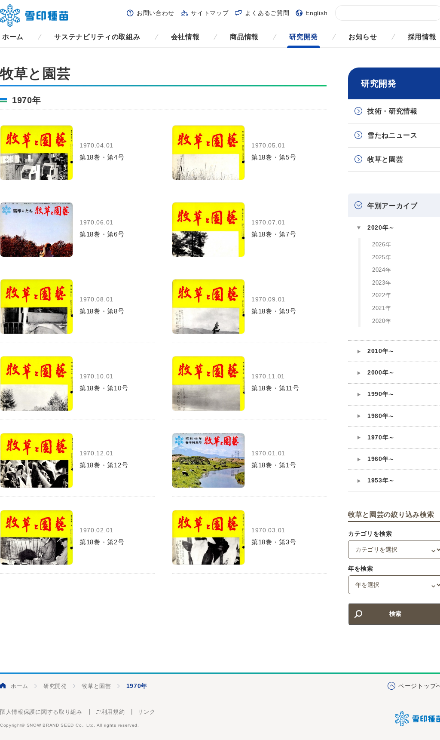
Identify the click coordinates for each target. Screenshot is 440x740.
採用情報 (422, 36)
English (316, 12)
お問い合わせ (155, 12)
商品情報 (244, 36)
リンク (146, 712)
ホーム (13, 36)
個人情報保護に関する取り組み (41, 712)
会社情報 (185, 36)
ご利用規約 (110, 712)
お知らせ (362, 36)
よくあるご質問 (267, 12)
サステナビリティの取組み (97, 36)
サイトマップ (210, 12)
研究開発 (303, 36)
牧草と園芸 (96, 686)
